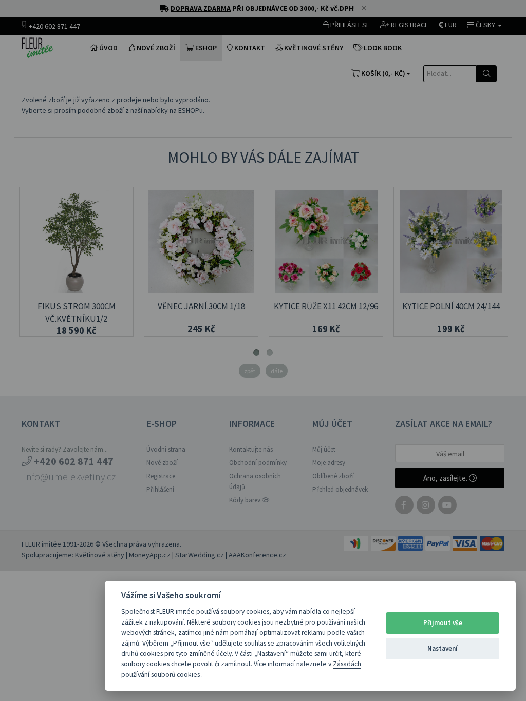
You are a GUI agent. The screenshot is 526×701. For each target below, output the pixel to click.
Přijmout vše (442, 622)
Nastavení (442, 648)
